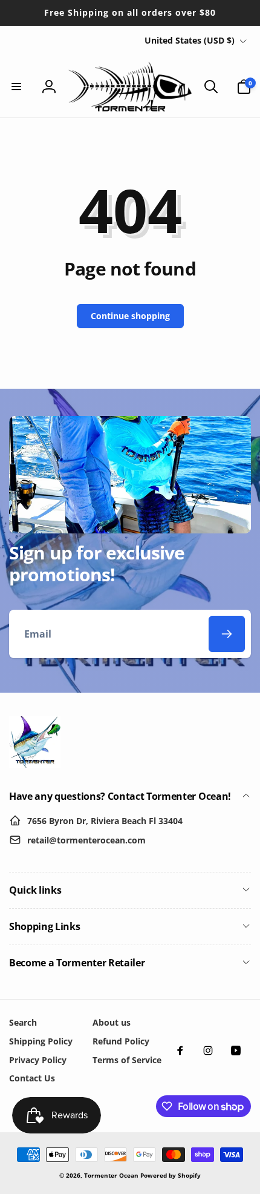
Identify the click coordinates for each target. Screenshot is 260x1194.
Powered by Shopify (170, 1175)
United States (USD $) (190, 40)
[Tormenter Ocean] (34, 764)
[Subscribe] (227, 634)
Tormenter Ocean (111, 1175)
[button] (16, 86)
